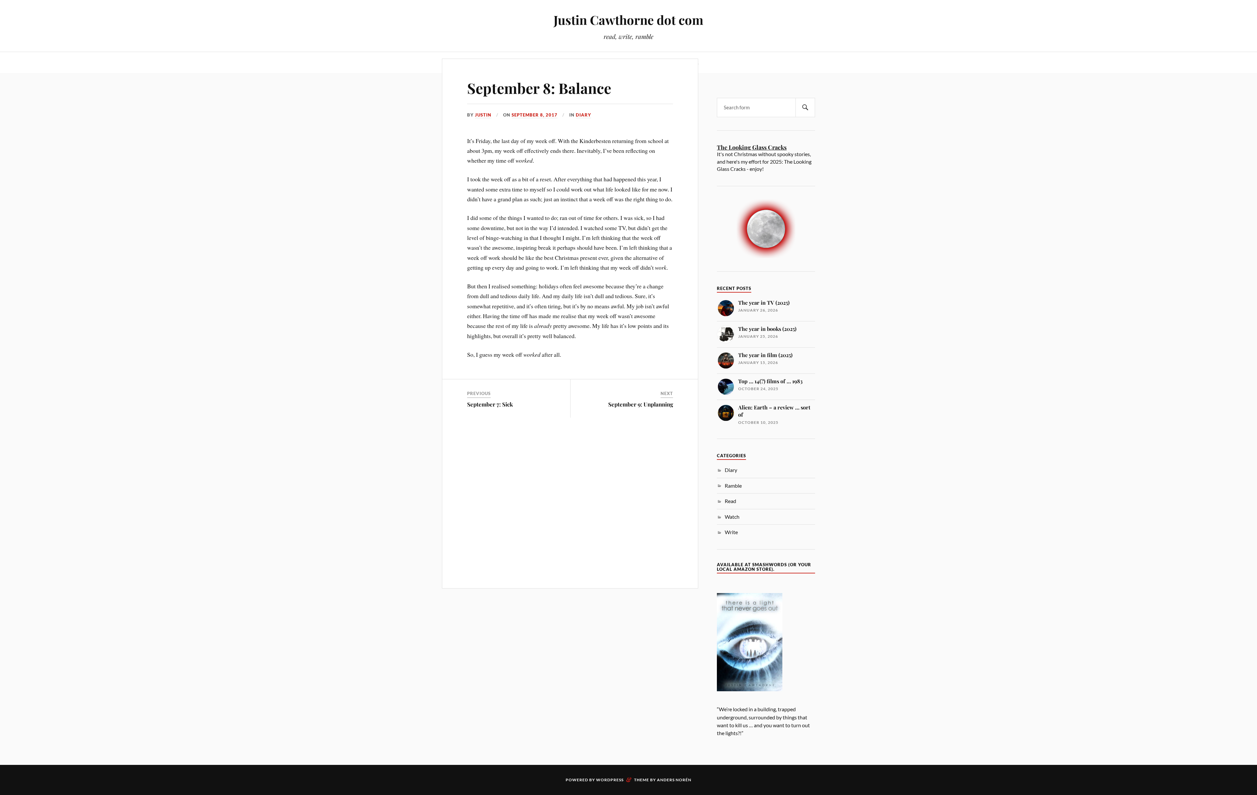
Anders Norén (674, 779)
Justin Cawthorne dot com (628, 19)
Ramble (733, 485)
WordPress (610, 779)
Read (730, 501)
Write (731, 532)
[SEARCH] (805, 107)
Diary (583, 114)
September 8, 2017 (534, 114)
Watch (732, 517)
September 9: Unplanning (640, 404)
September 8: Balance (539, 88)
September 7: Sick (490, 404)
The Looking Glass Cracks (752, 147)
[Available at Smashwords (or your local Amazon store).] (749, 702)
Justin (483, 114)
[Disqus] (570, 502)
